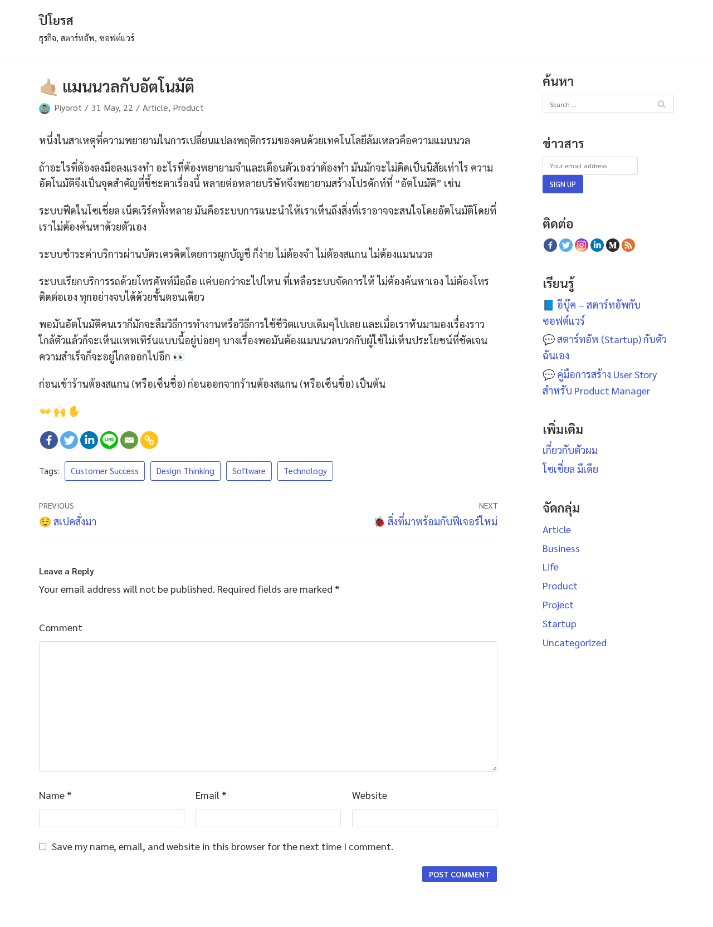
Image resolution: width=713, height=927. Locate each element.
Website (369, 794)
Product (188, 107)
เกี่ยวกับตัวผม (570, 449)
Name (55, 794)
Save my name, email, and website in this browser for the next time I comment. (222, 846)
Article (155, 107)
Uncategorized (575, 642)
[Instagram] (581, 245)
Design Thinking (185, 470)
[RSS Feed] (628, 245)
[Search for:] (609, 102)
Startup (560, 623)
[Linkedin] (89, 440)
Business (561, 547)
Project (558, 604)
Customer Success (105, 470)
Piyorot (68, 107)
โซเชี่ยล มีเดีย (570, 468)
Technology (305, 470)
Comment (60, 627)
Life (551, 566)
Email (211, 794)
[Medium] (612, 245)
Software (249, 470)
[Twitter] (69, 440)
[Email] (129, 440)
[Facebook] (49, 440)
